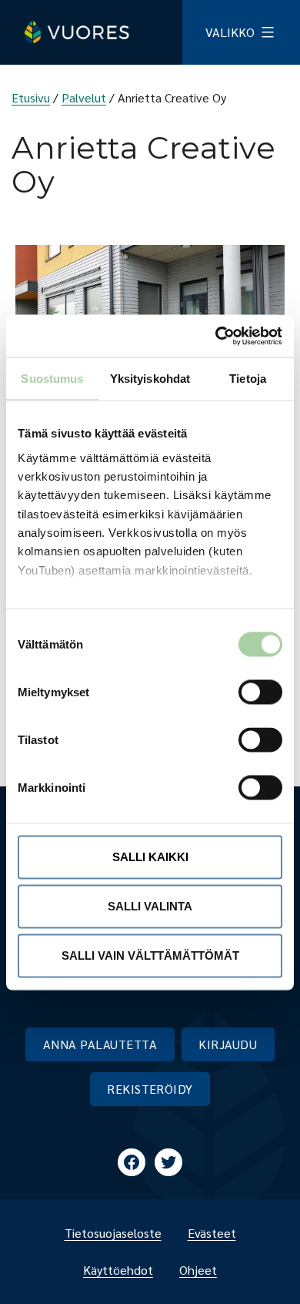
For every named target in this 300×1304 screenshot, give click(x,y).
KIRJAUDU (227, 1044)
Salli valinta (150, 906)
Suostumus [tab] (52, 378)
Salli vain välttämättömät (150, 955)
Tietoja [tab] (247, 378)
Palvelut (84, 97)
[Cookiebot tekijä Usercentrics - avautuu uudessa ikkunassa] (215, 336)
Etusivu (31, 97)
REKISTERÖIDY (150, 1089)
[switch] (248, 692)
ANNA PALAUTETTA (100, 1044)
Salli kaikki (150, 856)
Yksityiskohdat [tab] (150, 378)
